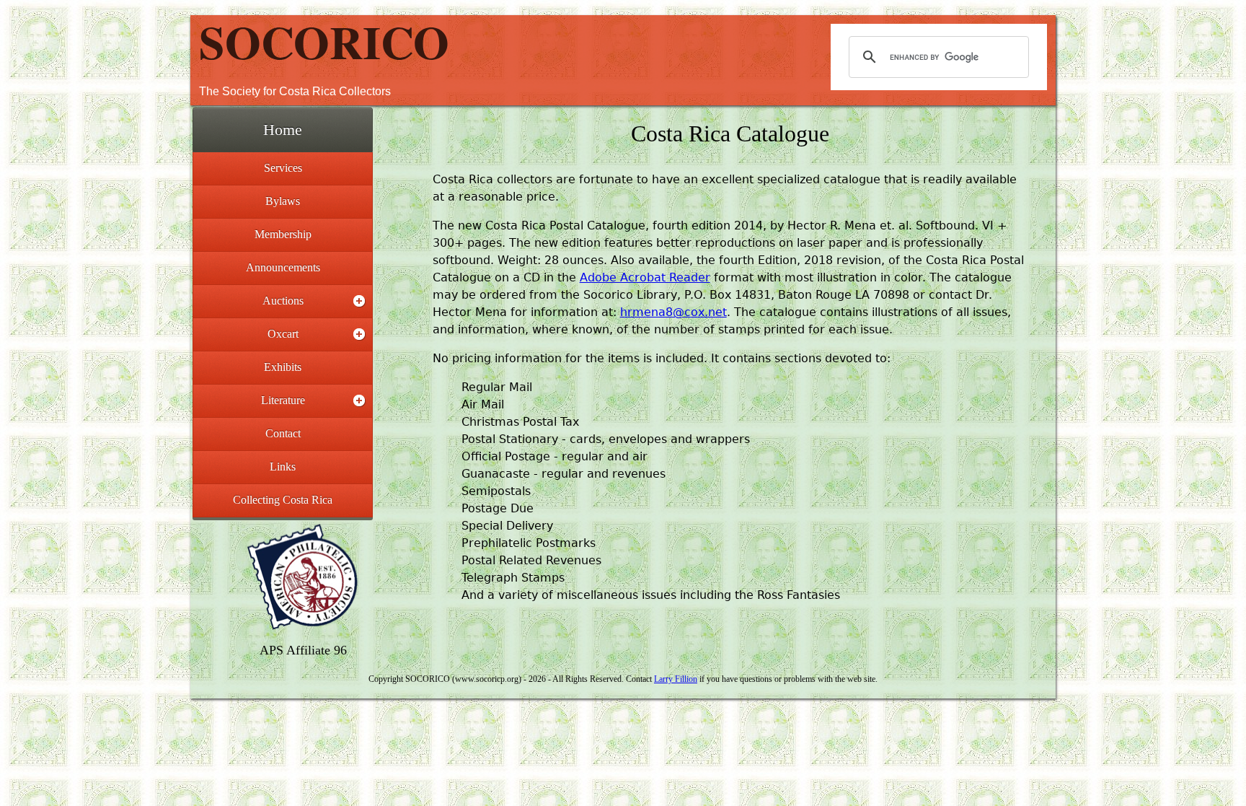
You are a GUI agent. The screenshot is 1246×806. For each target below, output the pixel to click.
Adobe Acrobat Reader (645, 277)
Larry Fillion (675, 679)
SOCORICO (324, 41)
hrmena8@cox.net (673, 312)
